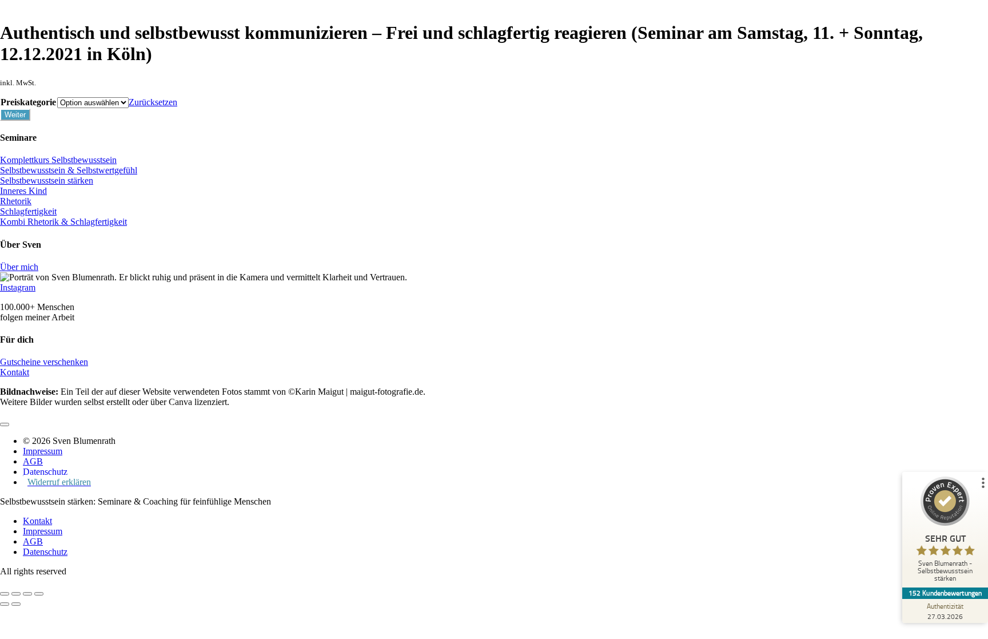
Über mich (19, 267)
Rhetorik (15, 201)
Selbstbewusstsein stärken (46, 180)
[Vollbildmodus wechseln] (16, 594)
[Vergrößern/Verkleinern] (4, 594)
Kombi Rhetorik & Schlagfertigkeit (63, 222)
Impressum (42, 531)
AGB (33, 541)
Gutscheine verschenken (44, 362)
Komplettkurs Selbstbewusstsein (58, 160)
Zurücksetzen (153, 102)
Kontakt (14, 372)
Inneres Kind (23, 191)
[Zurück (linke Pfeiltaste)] (4, 604)
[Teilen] (27, 594)
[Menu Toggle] (4, 424)
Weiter (15, 114)
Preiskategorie (28, 102)
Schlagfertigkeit (28, 211)
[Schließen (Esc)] (38, 594)
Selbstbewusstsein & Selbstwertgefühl (68, 170)
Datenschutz (45, 552)
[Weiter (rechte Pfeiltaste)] (16, 604)
